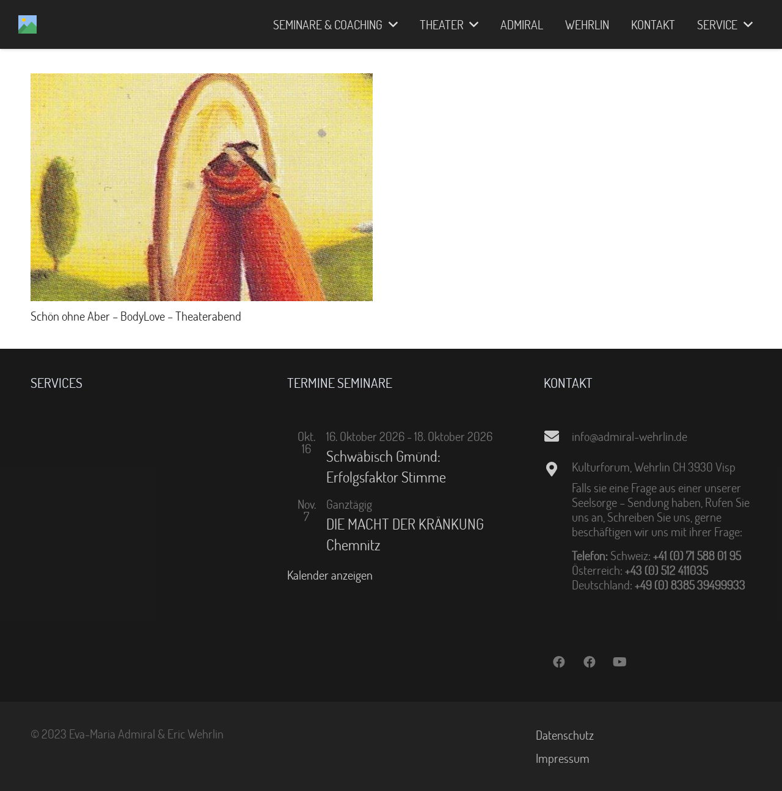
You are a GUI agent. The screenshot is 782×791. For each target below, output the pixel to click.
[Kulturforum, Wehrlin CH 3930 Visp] (558, 469)
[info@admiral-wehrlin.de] (558, 436)
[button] (390, 24)
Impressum (563, 758)
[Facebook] (559, 662)
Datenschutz (565, 735)
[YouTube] (620, 662)
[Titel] (27, 24)
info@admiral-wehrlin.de (629, 436)
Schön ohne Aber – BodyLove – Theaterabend (136, 316)
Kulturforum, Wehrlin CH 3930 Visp (654, 467)
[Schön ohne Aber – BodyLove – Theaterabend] (202, 81)
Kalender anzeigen (330, 575)
